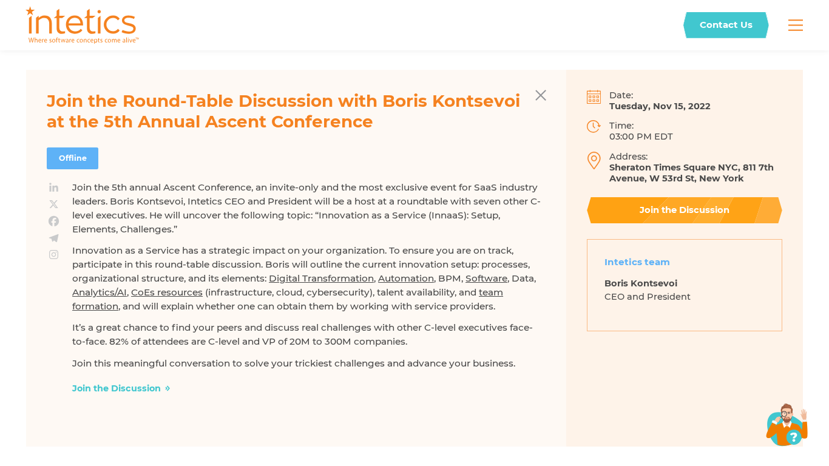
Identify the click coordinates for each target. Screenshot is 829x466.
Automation (406, 278)
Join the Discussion (116, 388)
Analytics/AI (99, 292)
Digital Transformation (321, 278)
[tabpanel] (684, 294)
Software (486, 278)
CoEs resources (167, 292)
